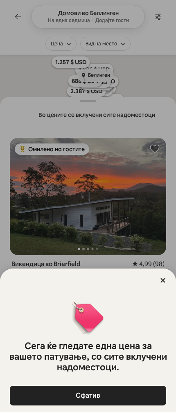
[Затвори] (163, 280)
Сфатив (88, 395)
